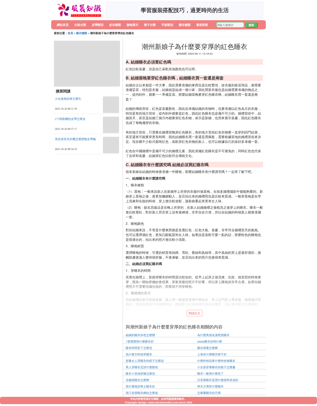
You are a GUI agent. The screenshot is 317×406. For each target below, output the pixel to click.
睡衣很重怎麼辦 (207, 348)
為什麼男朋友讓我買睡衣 (213, 335)
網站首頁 (63, 25)
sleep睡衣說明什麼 (209, 341)
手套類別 (167, 25)
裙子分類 (150, 25)
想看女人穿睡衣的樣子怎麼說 (145, 361)
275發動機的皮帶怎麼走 (70, 118)
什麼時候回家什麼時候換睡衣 (216, 361)
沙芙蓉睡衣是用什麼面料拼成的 (217, 380)
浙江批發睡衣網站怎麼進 (142, 393)
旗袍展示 (132, 25)
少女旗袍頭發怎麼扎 (68, 98)
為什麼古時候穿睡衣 (139, 354)
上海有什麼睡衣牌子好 (212, 354)
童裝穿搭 (202, 25)
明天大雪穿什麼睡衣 (210, 386)
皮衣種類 (115, 25)
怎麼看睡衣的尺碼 (209, 393)
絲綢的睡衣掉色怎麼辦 (140, 335)
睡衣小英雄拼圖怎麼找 (140, 373)
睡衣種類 (185, 25)
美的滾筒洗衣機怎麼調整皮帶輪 (75, 139)
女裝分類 (80, 25)
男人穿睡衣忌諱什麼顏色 (142, 367)
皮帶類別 (97, 25)
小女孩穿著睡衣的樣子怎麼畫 (216, 367)
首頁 (70, 33)
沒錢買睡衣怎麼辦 (137, 380)
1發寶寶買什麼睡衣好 (140, 341)
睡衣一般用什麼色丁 (210, 373)
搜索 (251, 25)
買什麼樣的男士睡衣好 (140, 386)
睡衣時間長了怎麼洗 (139, 348)
